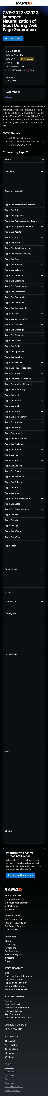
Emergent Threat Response (18, 976)
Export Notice (10, 1075)
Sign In (8, 1001)
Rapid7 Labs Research (16, 982)
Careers (9, 961)
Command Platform (14, 899)
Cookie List (9, 1083)
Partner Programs (14, 954)
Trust (7, 1079)
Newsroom (10, 947)
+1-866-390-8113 (13, 1029)
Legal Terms (9, 1068)
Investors (9, 957)
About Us (9, 941)
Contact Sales (12, 929)
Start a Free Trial (13, 919)
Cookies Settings (12, 1090)
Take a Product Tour (15, 923)
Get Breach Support (15, 926)
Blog (7, 972)
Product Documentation (17, 1007)
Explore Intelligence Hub (20, 875)
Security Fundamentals (16, 989)
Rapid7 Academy (13, 1014)
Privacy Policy (10, 1071)
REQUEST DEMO (13, 38)
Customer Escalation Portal (18, 1017)
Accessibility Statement (14, 1087)
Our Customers (12, 951)
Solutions (9, 909)
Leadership (10, 944)
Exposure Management (16, 902)
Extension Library (13, 1011)
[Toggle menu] (43, 3)
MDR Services (12, 906)
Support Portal (12, 1004)
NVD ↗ (8, 96)
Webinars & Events (14, 979)
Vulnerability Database (16, 986)
